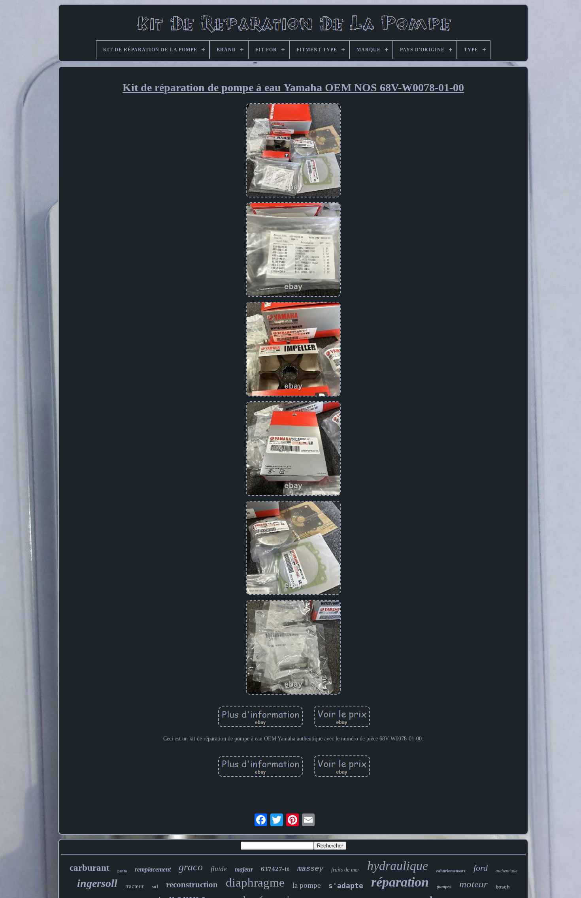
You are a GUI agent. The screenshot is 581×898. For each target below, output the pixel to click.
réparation (400, 882)
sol (155, 886)
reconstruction (192, 884)
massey (310, 868)
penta (122, 871)
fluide (219, 869)
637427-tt (275, 869)
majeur (244, 869)
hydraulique (397, 866)
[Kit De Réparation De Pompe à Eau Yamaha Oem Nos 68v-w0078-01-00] (293, 151)
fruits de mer (345, 870)
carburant (89, 868)
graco (191, 867)
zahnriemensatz (451, 870)
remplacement (153, 869)
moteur (473, 884)
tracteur (134, 886)
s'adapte (345, 885)
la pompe (306, 885)
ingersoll (97, 883)
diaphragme (255, 882)
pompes (444, 886)
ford (480, 868)
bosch (502, 887)
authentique (506, 870)
